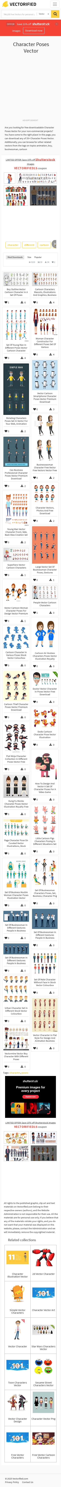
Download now (33, 30)
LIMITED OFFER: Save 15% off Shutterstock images (30, 1122)
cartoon (44, 245)
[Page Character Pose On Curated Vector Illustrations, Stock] (16, 828)
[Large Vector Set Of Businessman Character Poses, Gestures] (45, 545)
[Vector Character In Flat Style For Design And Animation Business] (45, 1015)
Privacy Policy (12, 1482)
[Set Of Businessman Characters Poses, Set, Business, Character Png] (45, 872)
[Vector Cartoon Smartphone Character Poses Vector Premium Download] (45, 375)
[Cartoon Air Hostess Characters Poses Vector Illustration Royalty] (45, 634)
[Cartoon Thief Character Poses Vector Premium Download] (16, 686)
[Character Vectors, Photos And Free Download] (45, 493)
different (29, 245)
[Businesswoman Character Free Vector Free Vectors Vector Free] (45, 438)
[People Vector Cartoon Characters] (45, 592)
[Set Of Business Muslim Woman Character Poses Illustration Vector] (16, 874)
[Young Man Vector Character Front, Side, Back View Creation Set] (16, 508)
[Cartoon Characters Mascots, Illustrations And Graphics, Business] (45, 279)
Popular (38, 257)
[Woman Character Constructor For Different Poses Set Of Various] (45, 321)
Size (29, 257)
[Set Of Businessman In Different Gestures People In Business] (45, 919)
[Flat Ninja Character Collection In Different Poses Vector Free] (16, 738)
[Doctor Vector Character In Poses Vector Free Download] (45, 679)
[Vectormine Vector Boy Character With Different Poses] (16, 1038)
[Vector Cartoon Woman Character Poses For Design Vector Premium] (16, 593)
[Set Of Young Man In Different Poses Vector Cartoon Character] (16, 325)
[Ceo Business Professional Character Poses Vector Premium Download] (16, 452)
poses (24, 1072)
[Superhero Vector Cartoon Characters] (16, 555)
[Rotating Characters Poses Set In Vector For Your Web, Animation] (16, 389)
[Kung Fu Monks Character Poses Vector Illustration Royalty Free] (16, 786)
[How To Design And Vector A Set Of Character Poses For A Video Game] (45, 765)
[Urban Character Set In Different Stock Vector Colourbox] (16, 990)
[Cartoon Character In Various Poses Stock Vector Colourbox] (16, 637)
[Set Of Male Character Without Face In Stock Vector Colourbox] (45, 963)
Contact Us (27, 1482)
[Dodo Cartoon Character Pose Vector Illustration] (45, 717)
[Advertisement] (30, 88)
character (13, 245)
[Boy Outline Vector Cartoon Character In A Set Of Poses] (16, 279)
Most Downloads (15, 257)
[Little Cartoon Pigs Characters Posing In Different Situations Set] (45, 820)
